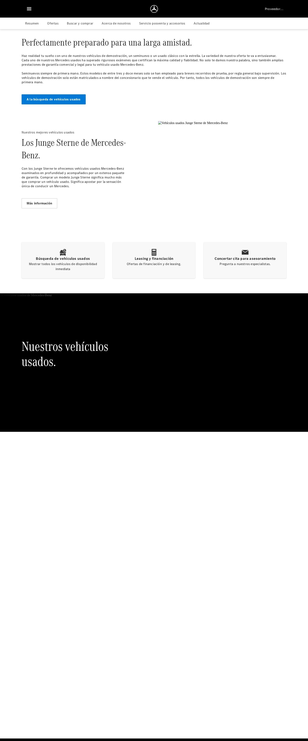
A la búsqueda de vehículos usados (54, 99)
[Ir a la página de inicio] (154, 9)
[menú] (29, 9)
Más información (39, 203)
